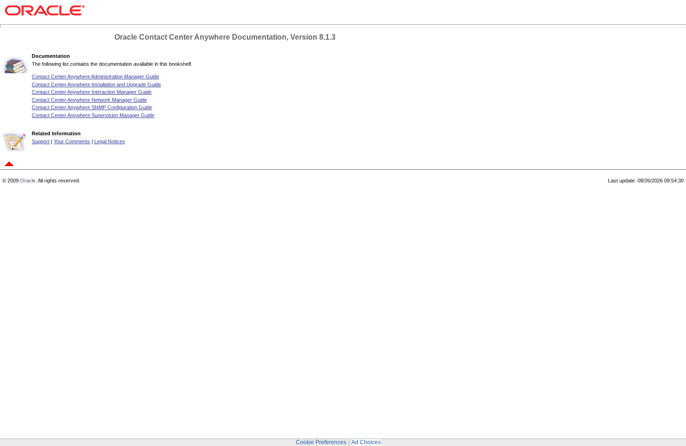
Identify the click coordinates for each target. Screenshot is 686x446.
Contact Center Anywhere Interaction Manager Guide (92, 92)
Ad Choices (366, 442)
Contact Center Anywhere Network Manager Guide (89, 100)
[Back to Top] (9, 166)
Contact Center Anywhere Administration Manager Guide (95, 76)
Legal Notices (109, 141)
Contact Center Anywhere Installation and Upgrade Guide (96, 84)
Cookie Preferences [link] (321, 442)
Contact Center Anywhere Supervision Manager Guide (93, 115)
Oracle (27, 180)
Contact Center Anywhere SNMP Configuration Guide (92, 107)
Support (40, 141)
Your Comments (72, 141)
